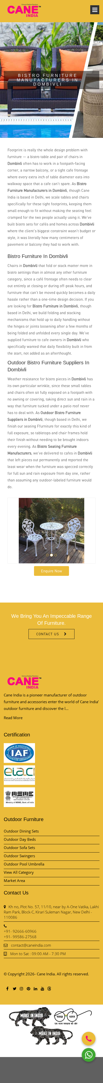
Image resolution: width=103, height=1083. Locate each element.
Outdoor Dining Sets (21, 831)
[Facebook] (7, 988)
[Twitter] (14, 988)
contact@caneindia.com (31, 945)
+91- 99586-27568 (20, 936)
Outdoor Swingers (19, 855)
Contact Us (47, 634)
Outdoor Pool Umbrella (24, 864)
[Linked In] (35, 988)
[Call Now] (89, 1039)
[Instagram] (21, 988)
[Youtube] (42, 988)
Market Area (14, 880)
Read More (13, 717)
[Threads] (49, 988)
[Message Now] (89, 1055)
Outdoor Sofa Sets (19, 847)
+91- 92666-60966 (20, 931)
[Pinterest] (28, 988)
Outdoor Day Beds (20, 839)
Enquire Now (51, 571)
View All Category (19, 872)
